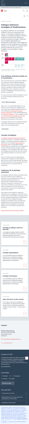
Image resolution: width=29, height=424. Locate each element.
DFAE (5, 11)
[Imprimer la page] (24, 15)
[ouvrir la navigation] (27, 10)
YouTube (5, 378)
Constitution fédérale (7, 114)
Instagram (17, 376)
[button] (26, 358)
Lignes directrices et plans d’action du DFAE (12, 210)
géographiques (19, 143)
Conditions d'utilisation (22, 418)
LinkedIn (12, 378)
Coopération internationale (9, 402)
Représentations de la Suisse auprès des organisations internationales (12, 397)
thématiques (4, 144)
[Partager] (27, 15)
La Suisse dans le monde (8, 393)
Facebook (5, 376)
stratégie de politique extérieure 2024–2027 (14, 138)
